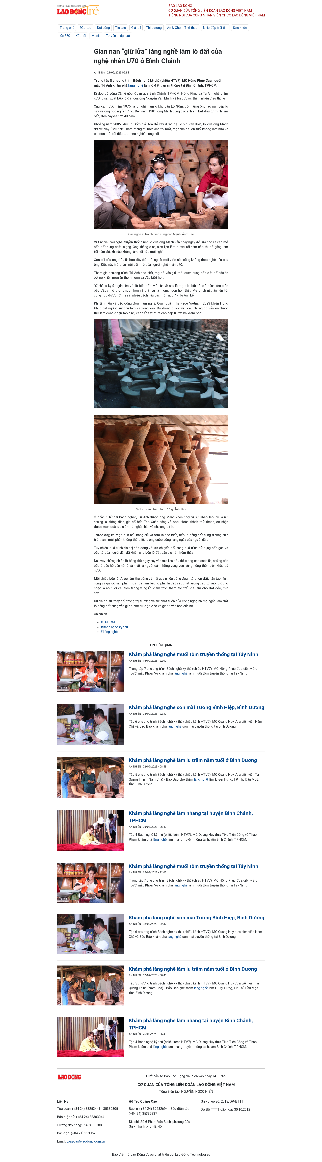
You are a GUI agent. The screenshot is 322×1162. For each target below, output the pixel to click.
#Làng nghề (109, 632)
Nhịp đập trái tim (215, 28)
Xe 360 (65, 36)
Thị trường (154, 28)
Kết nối (80, 36)
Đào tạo (85, 28)
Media (95, 36)
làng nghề (135, 85)
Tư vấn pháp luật (118, 36)
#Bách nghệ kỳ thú (114, 627)
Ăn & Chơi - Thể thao (182, 28)
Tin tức (120, 28)
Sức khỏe (240, 28)
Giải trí (136, 28)
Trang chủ (67, 28)
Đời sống (103, 28)
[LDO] (90, 672)
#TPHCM (108, 622)
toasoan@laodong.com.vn (86, 1141)
